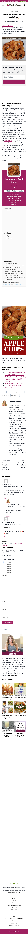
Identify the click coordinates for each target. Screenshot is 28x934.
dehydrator (8, 141)
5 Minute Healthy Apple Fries (14, 375)
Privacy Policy (14, 909)
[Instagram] (10, 883)
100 (4, 392)
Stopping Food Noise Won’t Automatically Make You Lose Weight (20, 697)
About (14, 900)
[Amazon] (21, 883)
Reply (6, 498)
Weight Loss (14, 923)
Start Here (14, 898)
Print (8, 191)
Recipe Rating (6, 555)
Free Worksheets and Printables (14, 918)
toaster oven (15, 395)
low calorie (6, 395)
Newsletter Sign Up (14, 925)
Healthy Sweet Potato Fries (14, 383)
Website (5, 617)
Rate (21, 191)
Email (4, 609)
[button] (11, 186)
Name (5, 601)
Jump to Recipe (7, 26)
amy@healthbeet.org (14, 892)
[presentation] (8, 689)
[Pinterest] (17, 883)
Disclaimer (14, 907)
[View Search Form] (24, 5)
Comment (5, 575)
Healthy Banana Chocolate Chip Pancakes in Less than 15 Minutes (15, 379)
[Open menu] (3, 5)
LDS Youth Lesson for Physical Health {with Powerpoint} (7, 697)
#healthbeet (18, 284)
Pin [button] (14, 191)
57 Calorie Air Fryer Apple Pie (15, 372)
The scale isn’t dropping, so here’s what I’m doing (20, 735)
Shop (14, 916)
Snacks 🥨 (16, 18)
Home (11, 11)
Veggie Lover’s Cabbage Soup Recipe (20, 714)
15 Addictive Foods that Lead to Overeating (6, 464)
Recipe (16, 11)
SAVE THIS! (14, 82)
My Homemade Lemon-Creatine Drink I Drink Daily (7, 735)
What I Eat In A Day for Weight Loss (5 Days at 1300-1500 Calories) (7, 716)
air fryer (9, 392)
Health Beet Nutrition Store (14, 905)
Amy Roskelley (11, 21)
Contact (14, 903)
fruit (22, 392)
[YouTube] (14, 883)
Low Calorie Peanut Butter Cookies (21, 463)
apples (16, 392)
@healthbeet (6, 284)
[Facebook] (7, 883)
